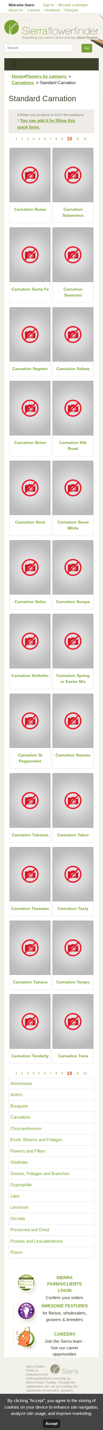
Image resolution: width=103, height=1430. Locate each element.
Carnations (23, 82)
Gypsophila (20, 1184)
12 (85, 139)
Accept (51, 1423)
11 (77, 139)
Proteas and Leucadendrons (36, 1241)
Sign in (48, 5)
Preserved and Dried (29, 1229)
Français (71, 10)
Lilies (15, 1196)
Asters (16, 1094)
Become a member (73, 5)
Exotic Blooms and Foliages (36, 1139)
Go (86, 48)
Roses (16, 1252)
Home (17, 76)
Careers (33, 10)
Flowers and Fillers (27, 1151)
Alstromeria (21, 1083)
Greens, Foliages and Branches (40, 1173)
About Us (16, 10)
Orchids (17, 1218)
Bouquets (19, 1106)
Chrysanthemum (26, 1128)
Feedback (52, 10)
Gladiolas (19, 1162)
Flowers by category (47, 76)
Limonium (19, 1207)
